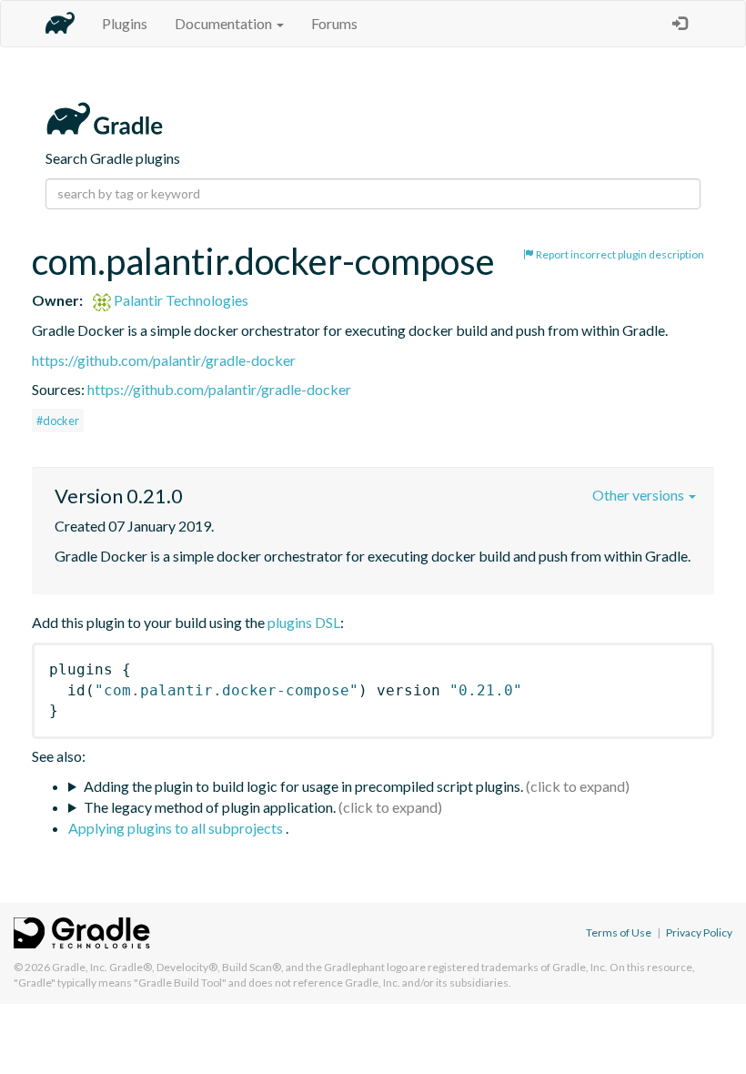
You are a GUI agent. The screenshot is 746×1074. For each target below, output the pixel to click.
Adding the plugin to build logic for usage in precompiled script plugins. (303, 786)
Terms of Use (618, 932)
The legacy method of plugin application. (210, 807)
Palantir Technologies (179, 300)
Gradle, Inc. (79, 967)
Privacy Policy (699, 932)
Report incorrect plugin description (619, 254)
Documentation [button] (225, 23)
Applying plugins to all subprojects (177, 827)
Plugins (124, 23)
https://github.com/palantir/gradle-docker (164, 360)
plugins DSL (303, 622)
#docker (57, 420)
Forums (334, 23)
